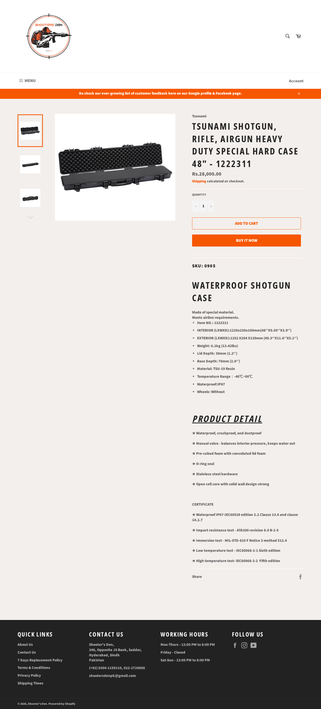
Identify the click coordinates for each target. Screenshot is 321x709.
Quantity (199, 195)
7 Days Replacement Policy (40, 660)
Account (296, 81)
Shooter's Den (37, 704)
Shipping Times (30, 683)
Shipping (199, 181)
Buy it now (246, 240)
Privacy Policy (29, 675)
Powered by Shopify (61, 704)
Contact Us (27, 652)
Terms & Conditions (34, 667)
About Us (25, 644)
